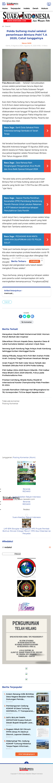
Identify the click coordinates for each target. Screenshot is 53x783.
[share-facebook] (20, 316)
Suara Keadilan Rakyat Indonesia (27, 497)
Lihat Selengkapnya (26, 754)
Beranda (26, 489)
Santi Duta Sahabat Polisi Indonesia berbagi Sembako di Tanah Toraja (21, 130)
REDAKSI (26, 491)
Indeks (27, 8)
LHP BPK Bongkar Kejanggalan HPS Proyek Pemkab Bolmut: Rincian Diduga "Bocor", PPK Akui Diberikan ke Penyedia (27, 531)
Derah (35, 8)
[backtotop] (26, 764)
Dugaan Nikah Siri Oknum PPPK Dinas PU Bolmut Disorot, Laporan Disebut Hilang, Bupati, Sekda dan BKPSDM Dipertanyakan (18, 732)
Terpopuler (16, 8)
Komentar (28, 322)
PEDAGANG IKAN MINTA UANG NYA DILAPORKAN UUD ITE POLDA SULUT (22, 239)
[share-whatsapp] (28, 316)
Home (5, 8)
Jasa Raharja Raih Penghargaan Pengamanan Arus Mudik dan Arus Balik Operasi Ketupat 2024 (22, 166)
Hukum (44, 8)
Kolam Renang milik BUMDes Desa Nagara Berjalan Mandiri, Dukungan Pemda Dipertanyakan (20, 697)
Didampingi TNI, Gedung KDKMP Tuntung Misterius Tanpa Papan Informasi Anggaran (18, 743)
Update (35, 261)
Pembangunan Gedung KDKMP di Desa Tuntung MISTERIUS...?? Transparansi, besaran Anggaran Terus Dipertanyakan (19, 708)
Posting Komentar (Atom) (24, 457)
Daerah (7, 302)
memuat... (9, 293)
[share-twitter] (24, 316)
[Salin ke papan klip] (32, 316)
